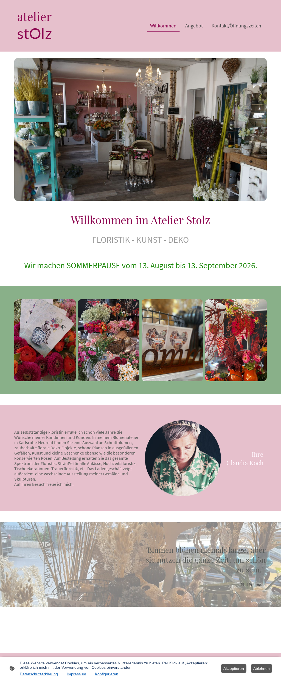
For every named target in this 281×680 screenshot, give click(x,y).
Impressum (76, 674)
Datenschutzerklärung (39, 674)
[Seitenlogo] (34, 47)
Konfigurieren (106, 674)
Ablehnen (261, 668)
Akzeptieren (233, 668)
